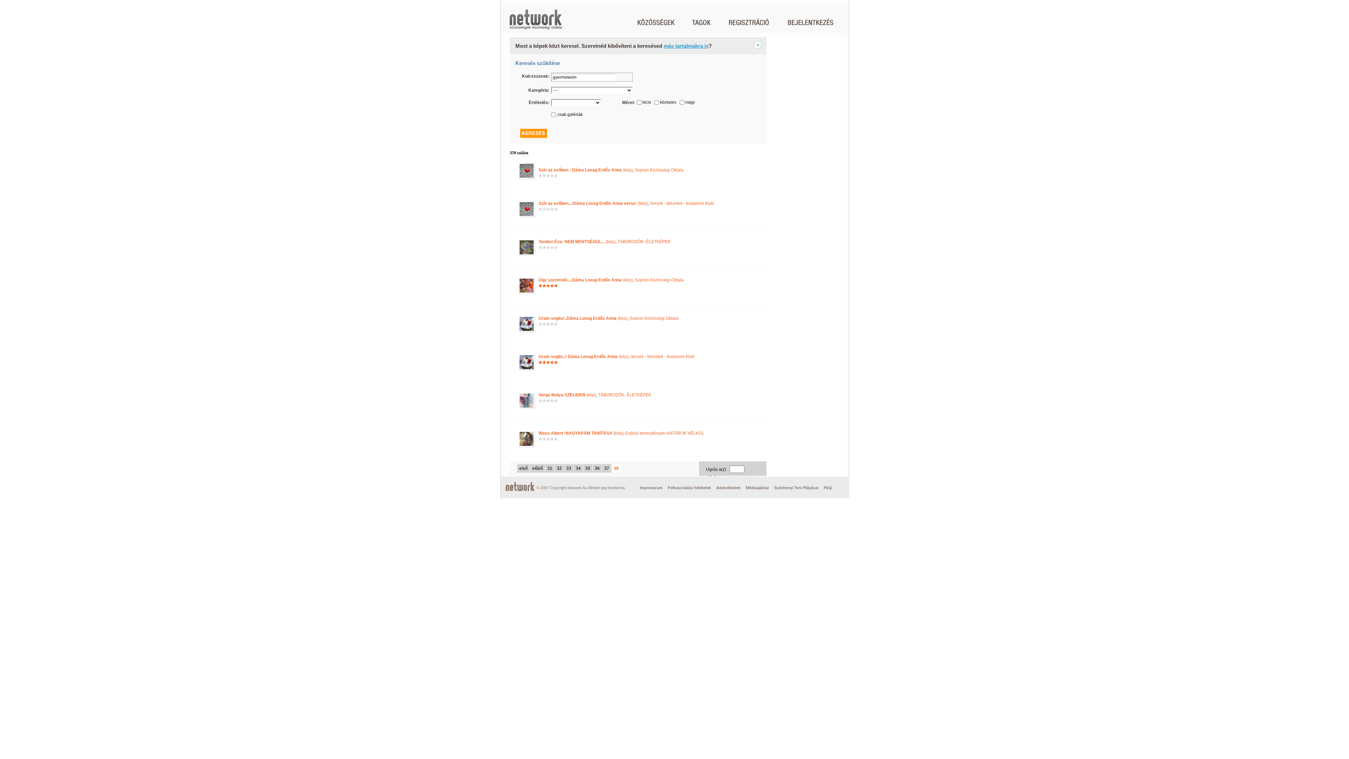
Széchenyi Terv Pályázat (796, 488)
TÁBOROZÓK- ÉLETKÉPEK (644, 241)
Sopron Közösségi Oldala (659, 170)
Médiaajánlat (757, 488)
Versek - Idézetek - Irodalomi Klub (682, 203)
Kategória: (538, 90)
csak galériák (570, 114)
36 (597, 468)
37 (606, 468)
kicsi (647, 102)
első (523, 468)
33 (568, 468)
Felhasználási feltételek (689, 488)
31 (549, 468)
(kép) (586, 170)
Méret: (628, 102)
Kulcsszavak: (535, 76)
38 (616, 468)
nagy (690, 102)
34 (578, 468)
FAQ (828, 488)
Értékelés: (539, 102)
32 (559, 468)
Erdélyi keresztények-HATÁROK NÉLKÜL (664, 433)
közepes (668, 102)
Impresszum (651, 488)
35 (587, 468)
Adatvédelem (728, 488)
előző (537, 468)
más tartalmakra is (686, 46)
